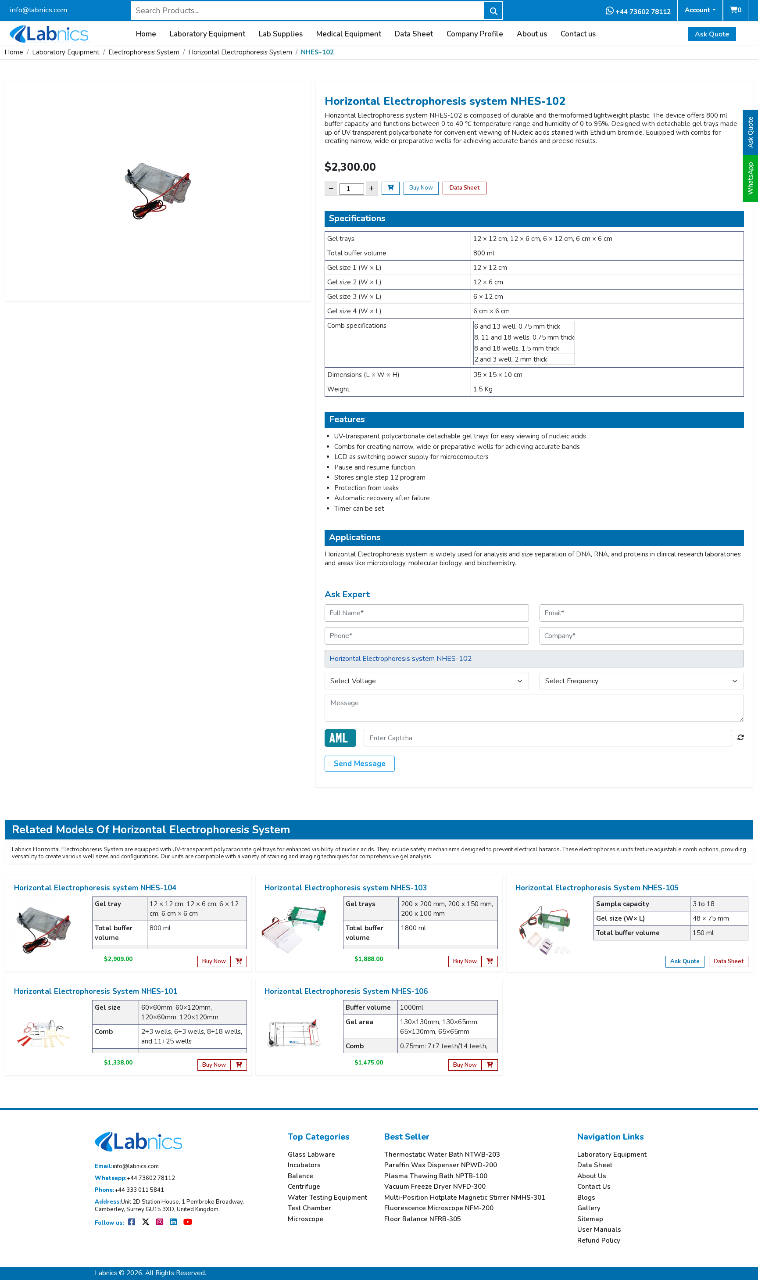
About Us (591, 1176)
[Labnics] (49, 33)
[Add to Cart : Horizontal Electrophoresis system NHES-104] (239, 962)
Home (146, 34)
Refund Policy (598, 1241)
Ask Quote (712, 34)
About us (532, 34)
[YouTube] (188, 1223)
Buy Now (421, 188)
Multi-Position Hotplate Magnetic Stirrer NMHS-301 (464, 1198)
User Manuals (599, 1230)
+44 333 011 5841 (129, 1190)
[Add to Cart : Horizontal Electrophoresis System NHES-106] (490, 1065)
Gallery (589, 1208)
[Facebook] (132, 1223)
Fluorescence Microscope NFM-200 (438, 1208)
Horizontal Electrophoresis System (240, 52)
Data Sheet (414, 34)
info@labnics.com (38, 10)
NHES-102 (317, 52)
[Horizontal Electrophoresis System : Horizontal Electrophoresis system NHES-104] (44, 929)
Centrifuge (304, 1187)
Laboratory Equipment (207, 34)
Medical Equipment (348, 34)
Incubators (304, 1165)
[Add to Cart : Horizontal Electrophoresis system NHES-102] (391, 188)
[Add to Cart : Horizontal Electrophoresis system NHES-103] (490, 962)
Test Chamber (309, 1208)
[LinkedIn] (174, 1223)
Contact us (578, 34)
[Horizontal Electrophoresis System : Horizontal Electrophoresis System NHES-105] (545, 929)
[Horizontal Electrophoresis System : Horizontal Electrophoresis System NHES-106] (294, 1033)
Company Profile (475, 34)
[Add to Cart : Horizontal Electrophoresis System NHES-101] (239, 1065)
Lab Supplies (281, 34)
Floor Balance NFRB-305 (422, 1219)
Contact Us (594, 1187)
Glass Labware (311, 1155)
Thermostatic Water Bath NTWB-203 (442, 1155)
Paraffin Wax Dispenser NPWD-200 (440, 1165)
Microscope (305, 1219)
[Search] (493, 10)
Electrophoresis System (143, 52)
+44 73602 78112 (642, 11)
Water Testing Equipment (327, 1198)
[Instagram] (160, 1223)
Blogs (586, 1198)
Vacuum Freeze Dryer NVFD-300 (435, 1187)
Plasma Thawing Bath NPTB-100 (435, 1176)
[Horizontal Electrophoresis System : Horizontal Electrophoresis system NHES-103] (294, 929)
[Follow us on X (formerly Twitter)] (146, 1223)
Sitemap (590, 1219)
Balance (300, 1176)
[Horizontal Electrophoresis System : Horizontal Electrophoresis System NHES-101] (44, 1033)
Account (698, 10)
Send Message (360, 764)
